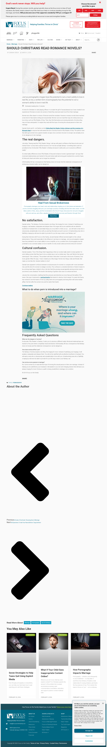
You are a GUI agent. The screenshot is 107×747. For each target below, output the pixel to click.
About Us (32, 714)
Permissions (63, 743)
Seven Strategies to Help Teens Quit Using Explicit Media (21, 676)
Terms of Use (35, 743)
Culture (50, 40)
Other (95, 15)
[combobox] (89, 40)
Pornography (17, 382)
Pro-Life (40, 40)
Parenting (20, 40)
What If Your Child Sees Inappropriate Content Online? (52, 673)
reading (30, 285)
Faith (30, 40)
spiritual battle (45, 277)
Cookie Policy (54, 743)
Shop (63, 714)
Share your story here (64, 707)
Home (8, 44)
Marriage (14, 44)
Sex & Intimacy (46, 622)
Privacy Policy (44, 743)
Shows (58, 40)
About (78, 40)
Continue (25, 285)
